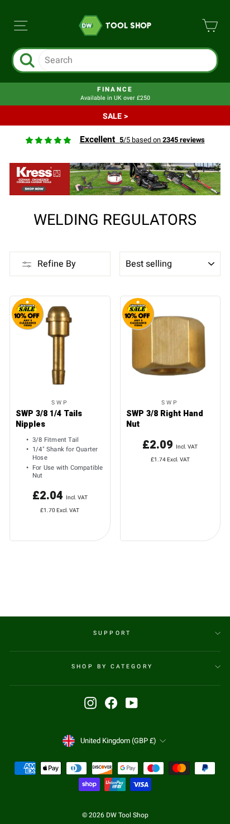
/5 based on (142, 140)
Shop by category (111, 666)
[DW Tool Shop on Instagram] (90, 703)
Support (112, 633)
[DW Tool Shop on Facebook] (111, 703)
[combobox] (128, 60)
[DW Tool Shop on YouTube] (132, 703)
